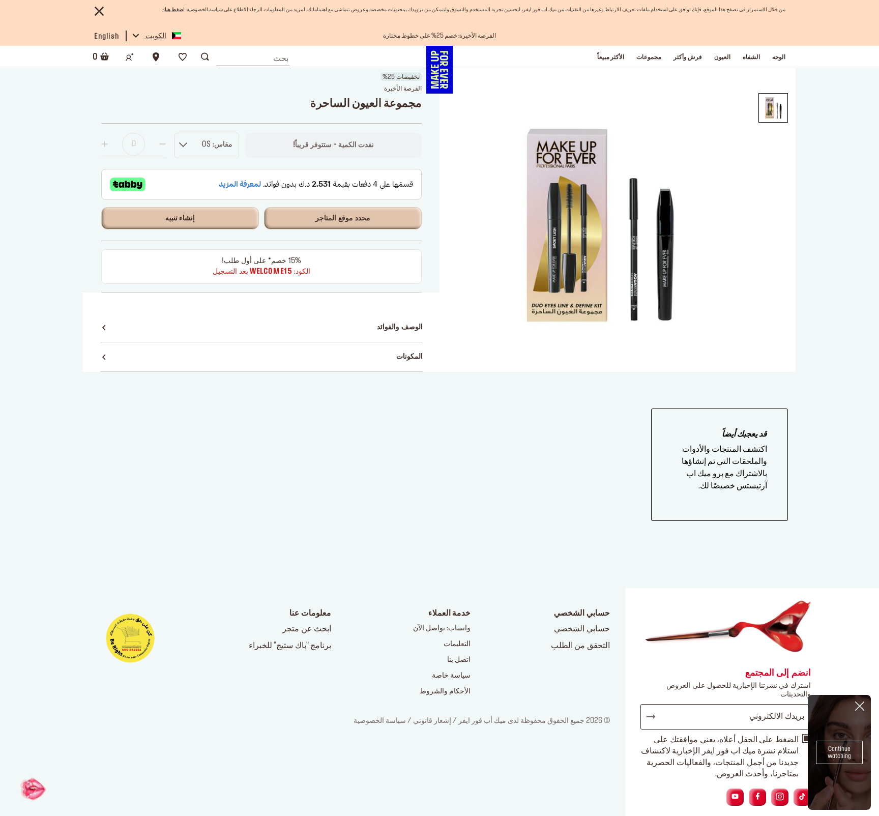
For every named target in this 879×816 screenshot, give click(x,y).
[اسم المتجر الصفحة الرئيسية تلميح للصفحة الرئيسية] (439, 70)
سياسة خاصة (451, 675)
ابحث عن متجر (306, 629)
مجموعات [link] (648, 57)
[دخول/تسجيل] (130, 57)
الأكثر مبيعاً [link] (610, 57)
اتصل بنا (459, 659)
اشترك (655, 717)
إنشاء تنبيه (180, 218)
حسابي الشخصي (582, 629)
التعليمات (457, 644)
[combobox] (252, 56)
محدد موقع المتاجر (342, 218)
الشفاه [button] (751, 57)
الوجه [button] (778, 57)
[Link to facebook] (757, 797)
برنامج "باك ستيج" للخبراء (290, 646)
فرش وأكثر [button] (687, 57)
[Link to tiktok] (802, 797)
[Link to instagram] (779, 797)
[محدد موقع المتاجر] (156, 57)
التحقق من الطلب (580, 646)
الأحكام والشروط (445, 691)
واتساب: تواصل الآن (442, 628)
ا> (173, 9)
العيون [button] (722, 57)
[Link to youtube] (735, 797)
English (106, 36)
